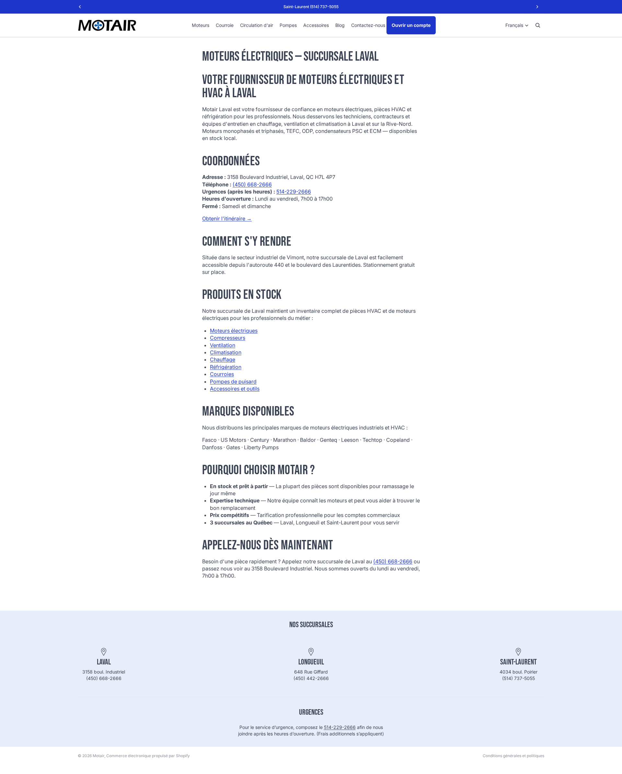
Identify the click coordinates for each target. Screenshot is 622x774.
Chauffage (222, 359)
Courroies (222, 374)
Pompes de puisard (233, 381)
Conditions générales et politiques (513, 755)
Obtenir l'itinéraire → (227, 218)
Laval (104, 662)
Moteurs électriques (234, 330)
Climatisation (225, 352)
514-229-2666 (293, 191)
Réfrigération (225, 367)
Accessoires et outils (234, 388)
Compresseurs (227, 337)
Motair (98, 755)
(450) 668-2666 (252, 184)
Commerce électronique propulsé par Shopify (148, 755)
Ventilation (222, 345)
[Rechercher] (538, 25)
